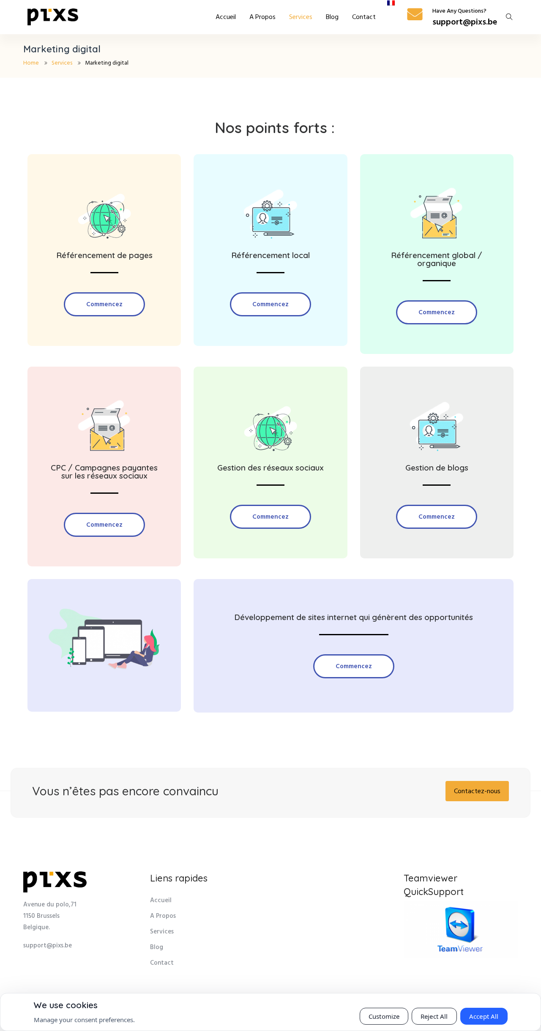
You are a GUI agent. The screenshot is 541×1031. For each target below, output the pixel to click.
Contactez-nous (477, 791)
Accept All (484, 1016)
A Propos (262, 17)
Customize (384, 1016)
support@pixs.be (464, 22)
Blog (332, 17)
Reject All (434, 1016)
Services (300, 17)
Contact (364, 17)
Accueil (226, 17)
